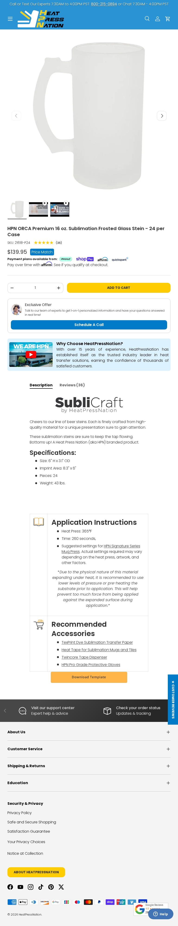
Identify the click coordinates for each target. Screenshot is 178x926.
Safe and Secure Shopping (31, 822)
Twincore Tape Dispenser (84, 657)
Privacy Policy (19, 812)
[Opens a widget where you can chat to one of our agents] (160, 914)
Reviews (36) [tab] (72, 385)
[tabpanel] (89, 539)
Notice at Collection (25, 853)
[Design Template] (89, 677)
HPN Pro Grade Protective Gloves (91, 664)
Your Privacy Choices (26, 841)
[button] (168, 19)
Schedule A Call (89, 324)
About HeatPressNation (36, 872)
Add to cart (118, 287)
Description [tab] (41, 385)
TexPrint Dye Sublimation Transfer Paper (97, 642)
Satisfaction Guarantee (28, 831)
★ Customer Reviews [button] (173, 700)
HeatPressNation (30, 914)
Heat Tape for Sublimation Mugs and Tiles (99, 649)
